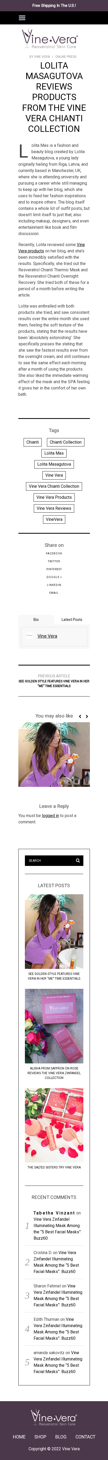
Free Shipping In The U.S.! (54, 5)
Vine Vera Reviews (54, 508)
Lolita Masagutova (54, 464)
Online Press (65, 57)
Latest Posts (72, 619)
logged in (50, 815)
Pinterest (54, 569)
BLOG (61, 1437)
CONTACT (85, 1437)
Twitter (54, 561)
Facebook (54, 553)
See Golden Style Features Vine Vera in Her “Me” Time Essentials (54, 681)
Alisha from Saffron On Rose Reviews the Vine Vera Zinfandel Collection (54, 1073)
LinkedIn (54, 585)
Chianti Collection (66, 442)
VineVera (54, 519)
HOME (19, 1437)
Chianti (32, 442)
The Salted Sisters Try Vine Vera (54, 1167)
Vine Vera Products (54, 497)
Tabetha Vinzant (54, 1212)
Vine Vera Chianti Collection (54, 486)
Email (54, 592)
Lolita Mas (54, 453)
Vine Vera (54, 475)
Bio (36, 619)
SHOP (40, 1437)
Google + (54, 577)
